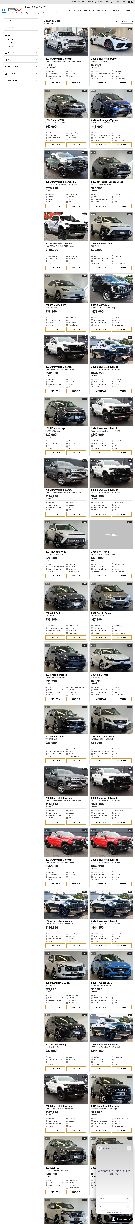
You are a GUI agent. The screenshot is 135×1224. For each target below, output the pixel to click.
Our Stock (116, 10)
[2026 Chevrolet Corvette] (111, 41)
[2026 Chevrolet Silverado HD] (66, 165)
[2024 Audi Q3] (66, 1150)
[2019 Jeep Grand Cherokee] (111, 1089)
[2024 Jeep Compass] (66, 658)
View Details (55, 83)
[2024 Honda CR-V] (66, 719)
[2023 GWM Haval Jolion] (66, 966)
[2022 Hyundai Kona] (111, 966)
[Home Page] (12, 10)
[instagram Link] (132, 2)
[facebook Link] (129, 2)
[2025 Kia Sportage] (66, 411)
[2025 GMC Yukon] (111, 288)
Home (91, 10)
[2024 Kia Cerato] (111, 658)
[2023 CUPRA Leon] (66, 596)
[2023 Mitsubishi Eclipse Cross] (111, 165)
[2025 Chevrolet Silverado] (66, 41)
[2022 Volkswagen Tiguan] (111, 103)
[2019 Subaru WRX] (66, 103)
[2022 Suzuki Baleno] (111, 596)
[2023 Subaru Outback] (111, 719)
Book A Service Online (78, 10)
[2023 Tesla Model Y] (66, 288)
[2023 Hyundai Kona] (66, 534)
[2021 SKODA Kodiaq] (66, 1027)
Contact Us (76, 83)
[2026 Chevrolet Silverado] (66, 226)
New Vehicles (102, 10)
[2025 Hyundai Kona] (111, 226)
